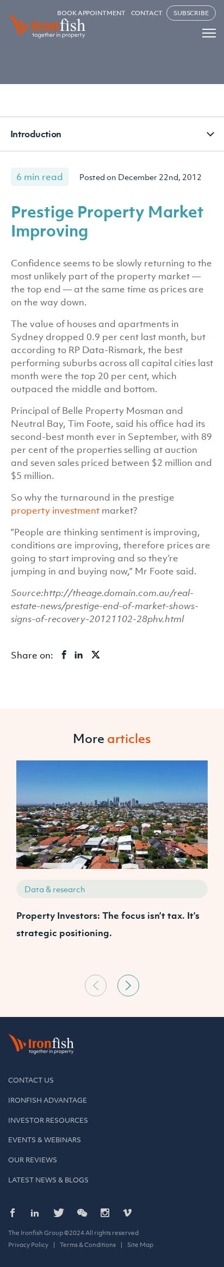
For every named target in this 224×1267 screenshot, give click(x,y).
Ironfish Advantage (47, 1100)
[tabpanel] (112, 864)
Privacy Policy (28, 1244)
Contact (147, 13)
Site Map (140, 1244)
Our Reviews (32, 1159)
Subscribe (191, 13)
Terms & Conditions (88, 1244)
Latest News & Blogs (48, 1180)
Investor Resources (48, 1120)
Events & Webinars (44, 1139)
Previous (96, 985)
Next (128, 985)
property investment (55, 510)
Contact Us (31, 1080)
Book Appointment (91, 13)
